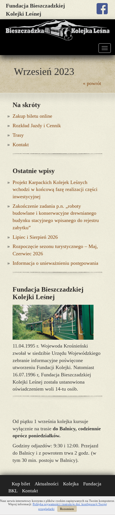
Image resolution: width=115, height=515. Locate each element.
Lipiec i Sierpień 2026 (35, 237)
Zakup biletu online (32, 116)
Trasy (18, 135)
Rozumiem (67, 509)
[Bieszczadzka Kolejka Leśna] (57, 30)
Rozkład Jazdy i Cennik (37, 125)
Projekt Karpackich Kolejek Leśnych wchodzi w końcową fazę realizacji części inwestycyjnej (55, 189)
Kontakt (21, 144)
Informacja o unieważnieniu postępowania (55, 263)
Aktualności (47, 483)
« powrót (92, 83)
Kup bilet (21, 483)
